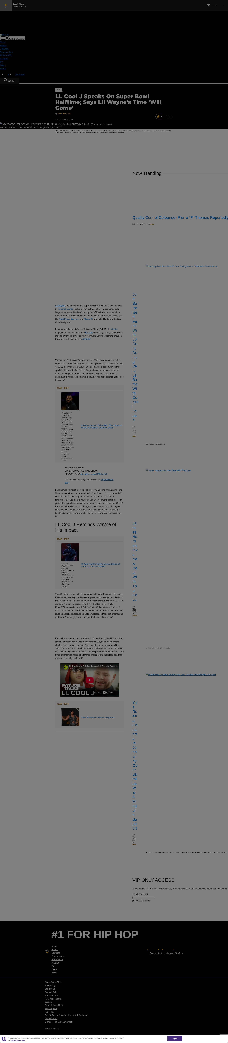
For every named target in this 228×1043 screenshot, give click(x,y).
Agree (175, 1038)
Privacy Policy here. (18, 1040)
